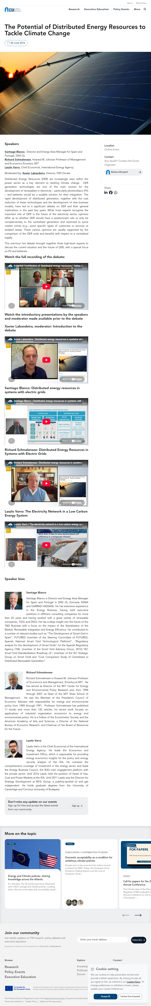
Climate (11, 844)
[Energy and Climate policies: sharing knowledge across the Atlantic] (33, 855)
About (129, 3)
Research (74, 9)
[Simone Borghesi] (69, 902)
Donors (81, 974)
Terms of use (44, 946)
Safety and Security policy (50, 1002)
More (137, 9)
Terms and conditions (14, 1002)
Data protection (56, 946)
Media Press (141, 3)
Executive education (96, 9)
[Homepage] (13, 9)
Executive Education (20, 977)
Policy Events (121, 9)
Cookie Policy (31, 1002)
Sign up (75, 806)
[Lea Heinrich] (80, 902)
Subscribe (137, 940)
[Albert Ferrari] (74, 902)
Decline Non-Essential (130, 996)
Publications (84, 970)
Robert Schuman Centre (55, 998)
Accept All (105, 996)
